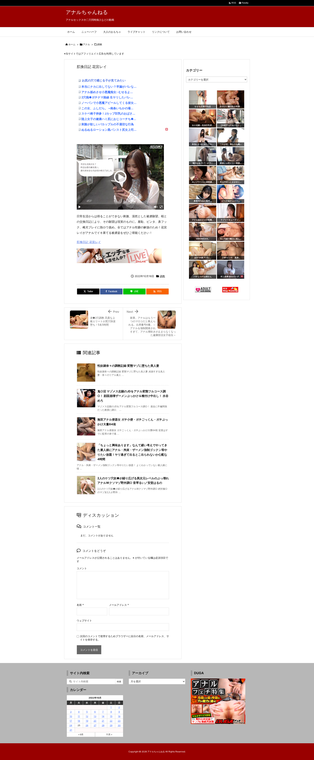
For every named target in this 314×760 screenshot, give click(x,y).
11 (79, 716)
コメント (82, 568)
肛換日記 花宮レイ (89, 242)
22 (111, 720)
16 (119, 716)
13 (95, 716)
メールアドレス (119, 604)
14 (103, 716)
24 (70, 725)
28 (103, 725)
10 (71, 716)
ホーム (71, 44)
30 (119, 725)
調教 (99, 44)
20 (95, 720)
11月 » (109, 734)
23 (119, 720)
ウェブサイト (84, 620)
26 (87, 725)
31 (71, 730)
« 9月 (80, 734)
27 (95, 725)
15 (111, 716)
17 (71, 720)
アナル (86, 44)
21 (103, 720)
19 (87, 720)
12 (87, 716)
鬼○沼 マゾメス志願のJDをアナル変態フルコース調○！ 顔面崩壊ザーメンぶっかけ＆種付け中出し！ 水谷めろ (132, 395)
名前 (80, 604)
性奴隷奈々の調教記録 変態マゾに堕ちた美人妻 (128, 365)
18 (79, 720)
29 (111, 725)
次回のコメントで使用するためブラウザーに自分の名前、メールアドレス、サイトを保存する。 (124, 638)
